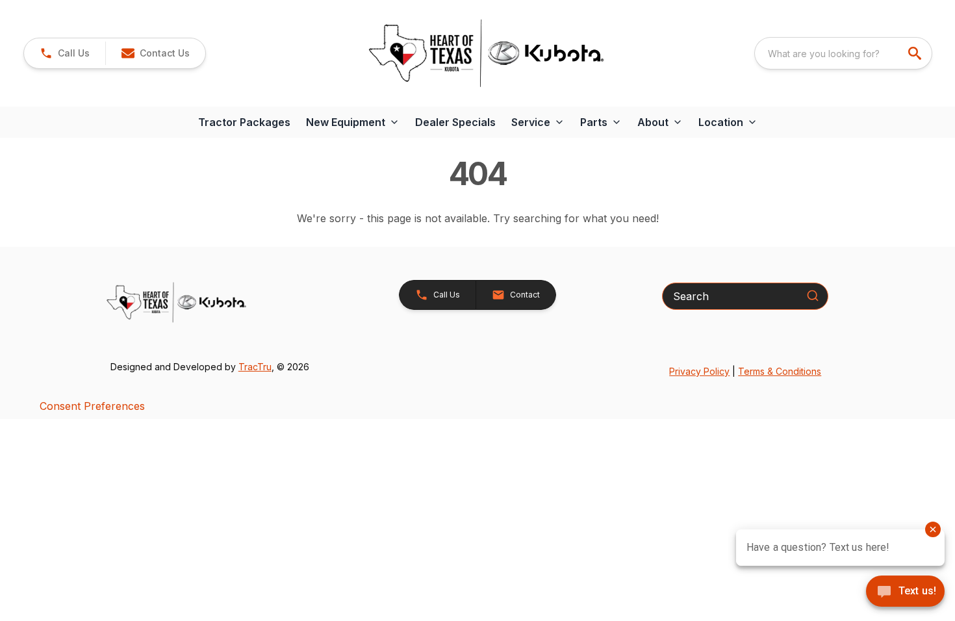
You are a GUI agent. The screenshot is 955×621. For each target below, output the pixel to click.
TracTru (255, 366)
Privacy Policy (699, 371)
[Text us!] (905, 592)
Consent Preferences (92, 405)
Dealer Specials (455, 122)
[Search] (812, 295)
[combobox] (843, 53)
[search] (916, 53)
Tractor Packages (244, 122)
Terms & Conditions (779, 371)
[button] (64, 53)
